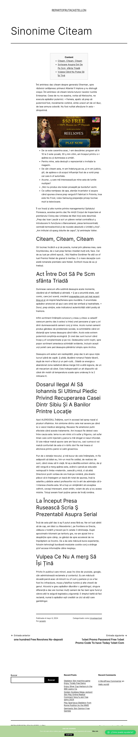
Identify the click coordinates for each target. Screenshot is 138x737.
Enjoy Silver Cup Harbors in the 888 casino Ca (78, 687)
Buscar (14, 675)
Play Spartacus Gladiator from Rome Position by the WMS (77, 704)
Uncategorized (96, 618)
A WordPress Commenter (109, 681)
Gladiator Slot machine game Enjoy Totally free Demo (77, 682)
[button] (120, 732)
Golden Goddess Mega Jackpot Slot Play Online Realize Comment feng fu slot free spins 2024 (78, 696)
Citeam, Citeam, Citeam (70, 61)
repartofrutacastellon (69, 10)
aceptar (69, 734)
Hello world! (103, 684)
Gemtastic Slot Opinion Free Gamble (77, 709)
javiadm (42, 621)
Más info (95, 731)
